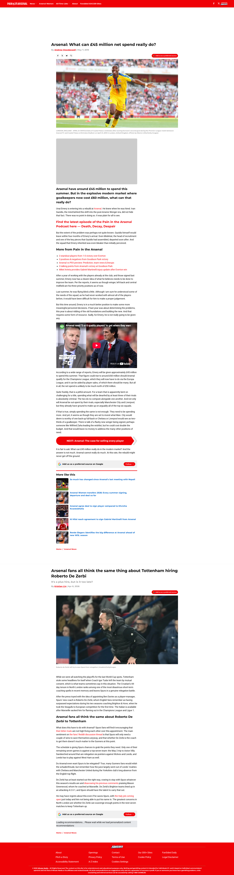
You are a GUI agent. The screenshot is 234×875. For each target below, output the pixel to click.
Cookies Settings (120, 861)
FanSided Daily (169, 852)
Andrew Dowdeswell (65, 50)
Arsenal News (70, 549)
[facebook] (213, 3)
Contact (116, 852)
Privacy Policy (95, 857)
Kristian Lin (60, 586)
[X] (219, 3)
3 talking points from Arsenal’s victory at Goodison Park (86, 266)
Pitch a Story (62, 857)
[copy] (71, 55)
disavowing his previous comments (101, 783)
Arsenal (97, 208)
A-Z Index (93, 861)
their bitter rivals (64, 731)
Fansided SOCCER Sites (90, 4)
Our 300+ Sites (145, 852)
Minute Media (43, 868)
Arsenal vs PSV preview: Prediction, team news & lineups (86, 262)
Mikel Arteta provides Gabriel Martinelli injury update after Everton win (93, 269)
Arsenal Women (46, 4)
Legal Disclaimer (170, 857)
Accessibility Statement (67, 861)
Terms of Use (118, 857)
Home (59, 549)
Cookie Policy (144, 857)
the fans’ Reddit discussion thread (86, 734)
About (75, 4)
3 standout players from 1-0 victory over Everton (82, 256)
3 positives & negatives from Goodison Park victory (83, 259)
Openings (93, 852)
